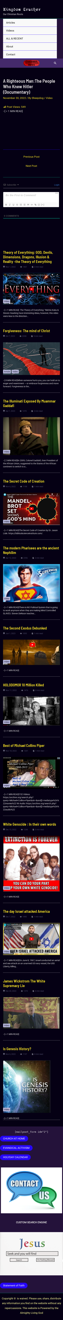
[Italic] (9, 205)
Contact (10, 54)
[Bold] (6, 205)
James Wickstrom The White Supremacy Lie (24, 983)
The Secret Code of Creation (23, 481)
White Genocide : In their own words (29, 824)
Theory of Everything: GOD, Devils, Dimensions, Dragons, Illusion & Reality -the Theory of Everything (28, 257)
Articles (10, 22)
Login (56, 185)
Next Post (31, 165)
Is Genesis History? (17, 1049)
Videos (10, 30)
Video (49, 98)
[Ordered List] (20, 205)
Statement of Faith (13, 1285)
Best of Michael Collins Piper (23, 745)
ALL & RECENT (14, 38)
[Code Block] (31, 205)
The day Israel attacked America (26, 911)
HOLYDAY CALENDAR (15, 1157)
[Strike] (17, 205)
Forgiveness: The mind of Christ (26, 331)
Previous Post (31, 156)
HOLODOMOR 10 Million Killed (23, 685)
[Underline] (13, 205)
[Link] (35, 205)
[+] (42, 204)
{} (39, 204)
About (9, 46)
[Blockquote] (28, 205)
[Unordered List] (24, 205)
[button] (55, 63)
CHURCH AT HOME (14, 1138)
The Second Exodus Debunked (25, 628)
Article (7, 371)
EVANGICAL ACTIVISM (16, 1147)
